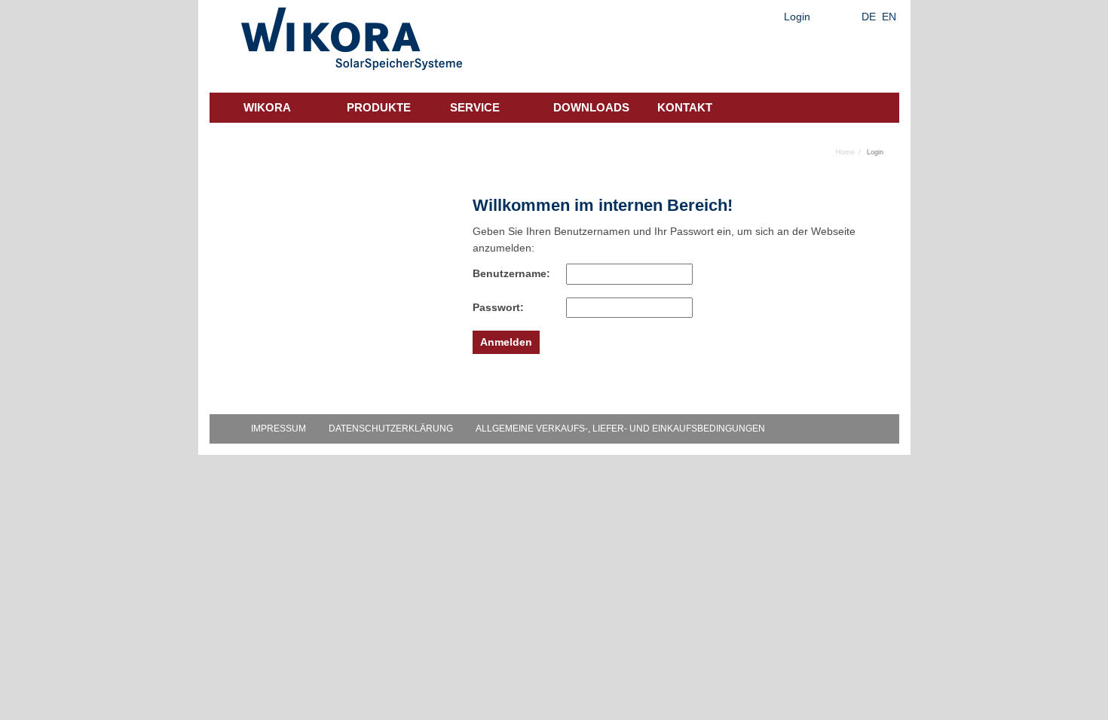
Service (475, 107)
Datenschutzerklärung (391, 428)
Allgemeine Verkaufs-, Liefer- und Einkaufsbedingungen (620, 428)
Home (845, 152)
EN (889, 17)
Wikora (267, 107)
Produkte (379, 107)
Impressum (278, 428)
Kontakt (684, 107)
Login (797, 17)
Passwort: (498, 307)
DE (869, 17)
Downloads (591, 107)
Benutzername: (503, 273)
